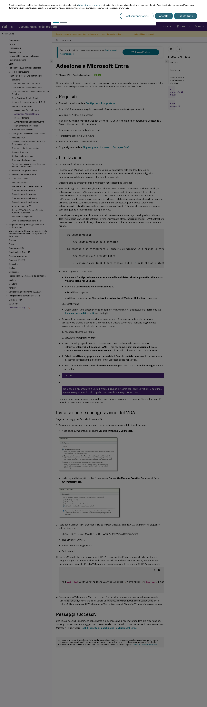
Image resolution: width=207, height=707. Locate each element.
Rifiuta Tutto (186, 15)
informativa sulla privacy (89, 5)
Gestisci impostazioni (136, 15)
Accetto (163, 15)
